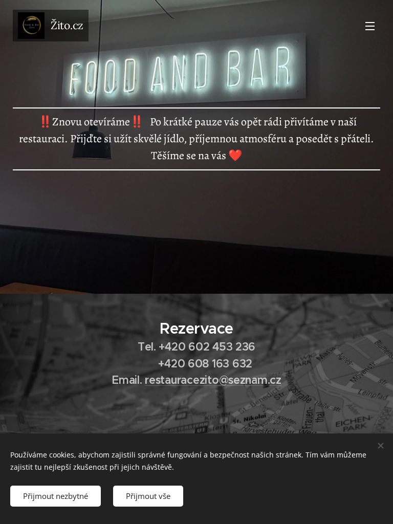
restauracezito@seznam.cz (213, 380)
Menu (370, 25)
